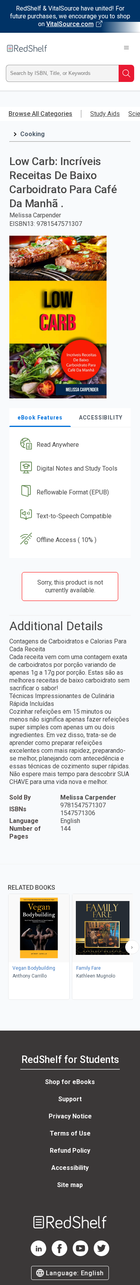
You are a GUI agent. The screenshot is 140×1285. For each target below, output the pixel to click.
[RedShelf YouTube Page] (80, 1254)
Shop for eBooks (70, 1082)
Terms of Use (70, 1133)
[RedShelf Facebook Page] (59, 1254)
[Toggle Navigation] (126, 48)
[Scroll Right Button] (132, 947)
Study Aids (105, 113)
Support (70, 1099)
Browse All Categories (40, 113)
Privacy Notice (70, 1116)
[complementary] (70, 933)
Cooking (32, 134)
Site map (70, 1185)
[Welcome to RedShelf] (27, 48)
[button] (69, 445)
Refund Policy (70, 1150)
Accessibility (70, 1167)
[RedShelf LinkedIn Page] (38, 1254)
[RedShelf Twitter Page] (101, 1254)
